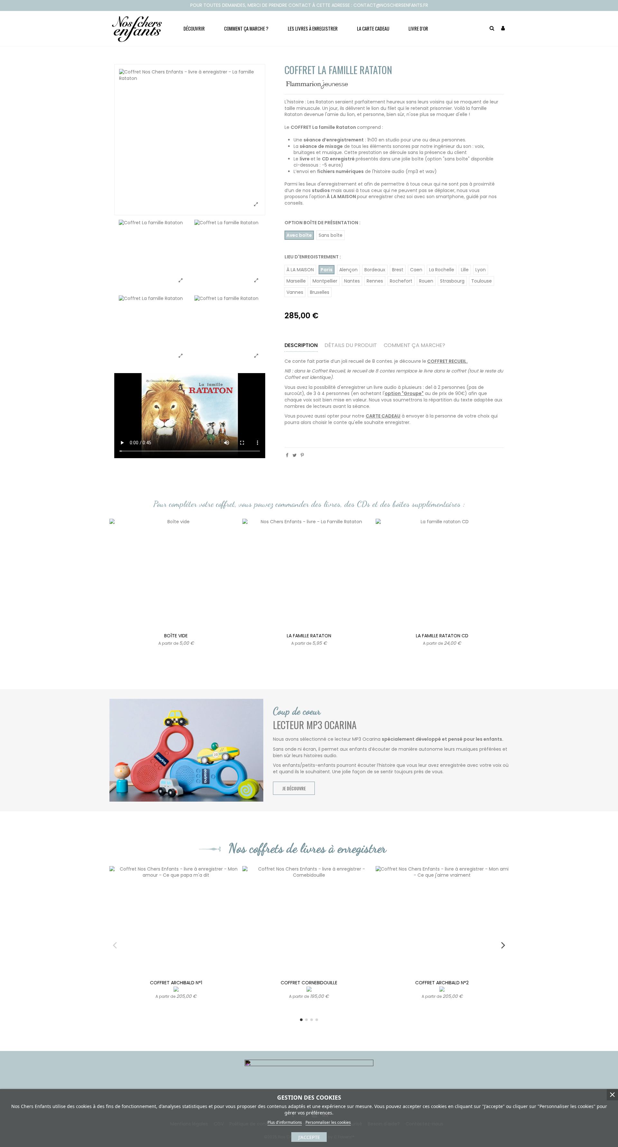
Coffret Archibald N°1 (176, 982)
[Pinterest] (302, 455)
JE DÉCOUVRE (294, 788)
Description (301, 345)
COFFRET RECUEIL (446, 361)
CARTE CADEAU (383, 416)
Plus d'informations (284, 1122)
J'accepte (309, 1137)
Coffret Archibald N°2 (442, 982)
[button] (194, 28)
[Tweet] (295, 455)
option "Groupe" (404, 393)
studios (321, 190)
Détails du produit (350, 345)
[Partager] (287, 455)
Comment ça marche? (414, 345)
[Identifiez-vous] (503, 28)
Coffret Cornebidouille (309, 982)
